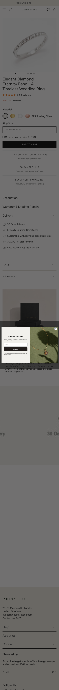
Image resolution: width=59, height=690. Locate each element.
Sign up (15, 349)
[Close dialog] (55, 329)
